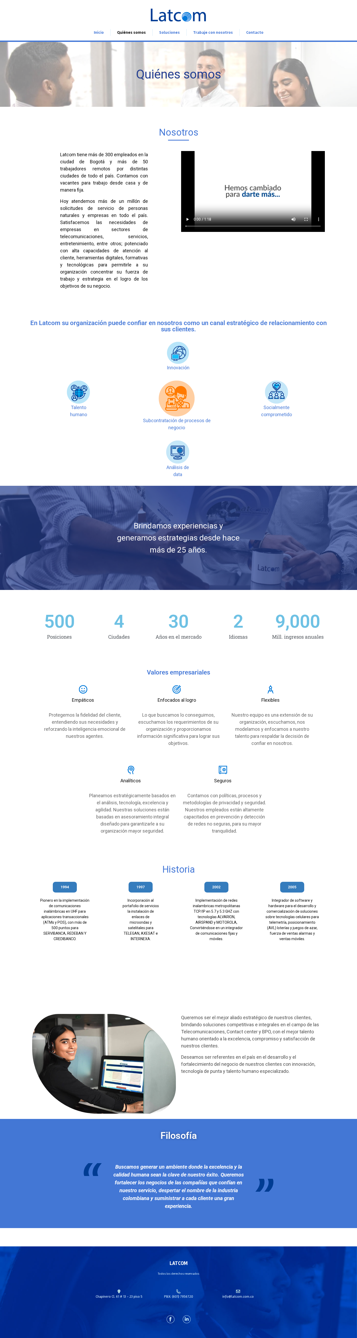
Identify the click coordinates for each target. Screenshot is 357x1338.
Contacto (254, 32)
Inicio (99, 32)
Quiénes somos (131, 32)
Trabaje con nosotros (213, 32)
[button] (8, 927)
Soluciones (169, 32)
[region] (178, 927)
